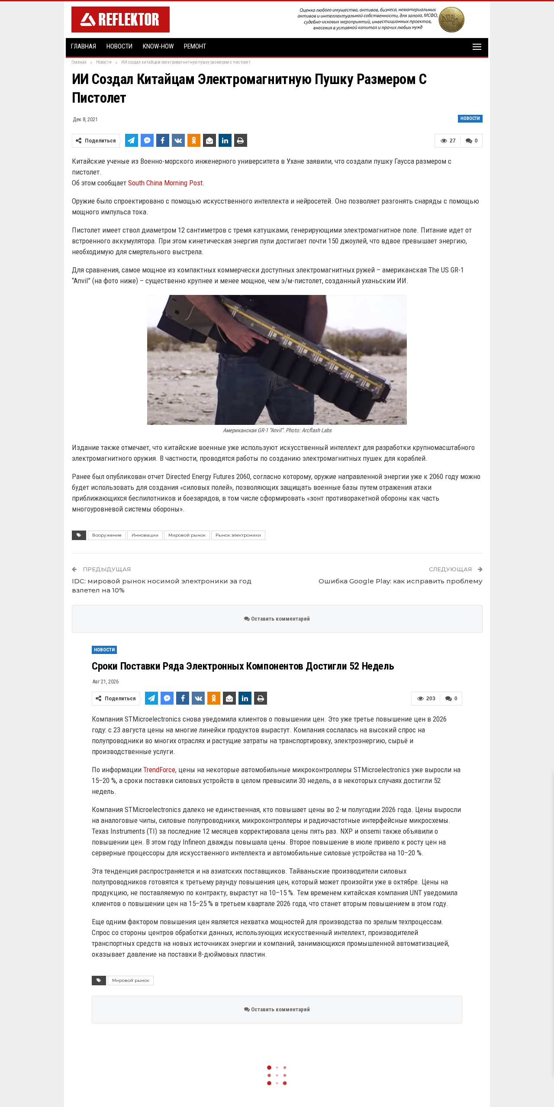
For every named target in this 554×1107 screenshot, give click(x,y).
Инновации (145, 535)
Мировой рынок (187, 535)
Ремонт (195, 46)
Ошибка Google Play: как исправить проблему (401, 581)
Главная (83, 46)
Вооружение (107, 535)
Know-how (158, 46)
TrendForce (159, 769)
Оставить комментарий (280, 618)
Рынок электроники (238, 535)
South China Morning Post (165, 182)
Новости (119, 46)
